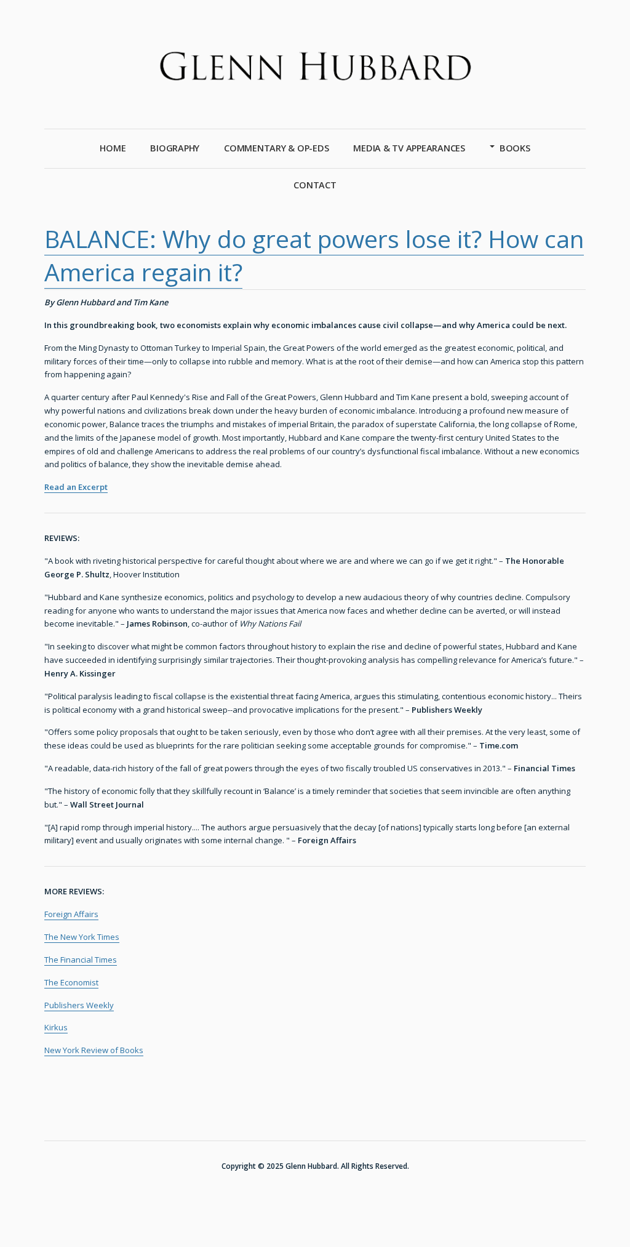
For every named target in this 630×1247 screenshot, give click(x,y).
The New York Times (81, 936)
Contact (314, 185)
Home (113, 148)
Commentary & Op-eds (276, 148)
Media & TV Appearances (409, 148)
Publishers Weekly (79, 1005)
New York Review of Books (93, 1050)
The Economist (71, 982)
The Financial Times (80, 959)
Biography (174, 148)
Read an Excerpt (76, 486)
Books (515, 148)
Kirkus (56, 1027)
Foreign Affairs (71, 914)
